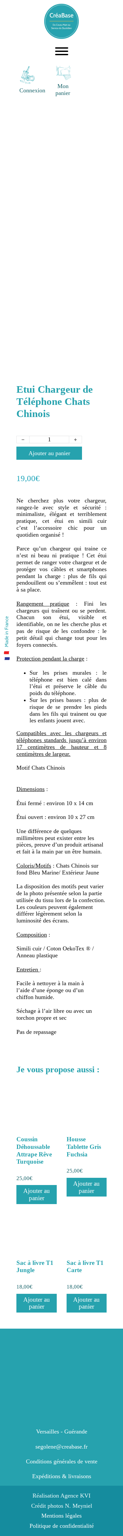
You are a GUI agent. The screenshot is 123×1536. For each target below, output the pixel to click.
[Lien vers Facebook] (87, 80)
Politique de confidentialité (62, 1526)
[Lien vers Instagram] (101, 80)
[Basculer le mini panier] (63, 73)
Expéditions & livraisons (61, 1476)
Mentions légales (61, 1515)
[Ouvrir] (61, 51)
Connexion (32, 90)
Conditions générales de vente (61, 1461)
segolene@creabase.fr (61, 1446)
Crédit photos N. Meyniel (61, 1505)
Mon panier (62, 89)
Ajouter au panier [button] (36, 1194)
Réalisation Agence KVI (61, 1495)
